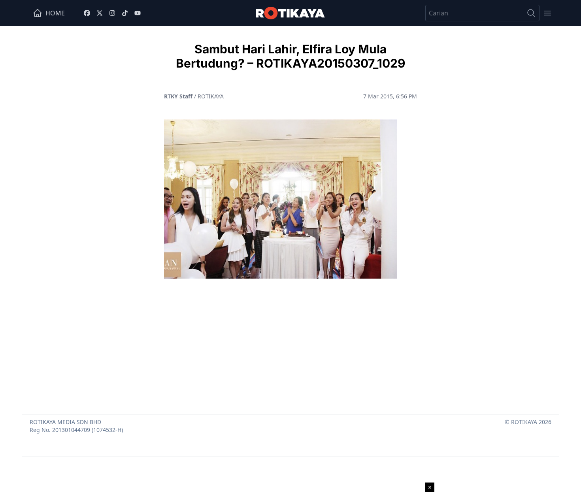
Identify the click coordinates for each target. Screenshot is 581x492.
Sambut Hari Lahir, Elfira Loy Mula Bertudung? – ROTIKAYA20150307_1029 (290, 56)
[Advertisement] (290, 343)
